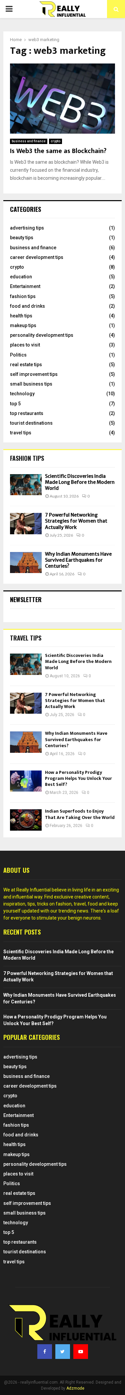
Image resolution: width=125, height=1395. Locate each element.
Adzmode (75, 1388)
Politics (18, 355)
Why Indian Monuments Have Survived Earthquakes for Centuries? (78, 560)
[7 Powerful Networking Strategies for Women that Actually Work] (26, 523)
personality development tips (41, 335)
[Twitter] (62, 1351)
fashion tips (23, 296)
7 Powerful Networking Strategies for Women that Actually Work (76, 521)
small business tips (31, 384)
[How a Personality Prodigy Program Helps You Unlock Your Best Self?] (26, 781)
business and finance (29, 141)
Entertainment (25, 286)
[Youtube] (80, 1351)
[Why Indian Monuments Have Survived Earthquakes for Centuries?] (26, 562)
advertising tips (27, 228)
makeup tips (23, 325)
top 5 (15, 403)
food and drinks (27, 306)
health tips (21, 315)
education (21, 276)
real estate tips (26, 364)
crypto (55, 141)
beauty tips (21, 237)
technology (22, 393)
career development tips (36, 257)
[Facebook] (44, 1351)
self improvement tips (34, 374)
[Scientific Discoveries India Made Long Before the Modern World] (26, 484)
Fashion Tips (27, 458)
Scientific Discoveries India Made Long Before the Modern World (80, 482)
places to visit (25, 344)
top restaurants (26, 413)
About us (16, 870)
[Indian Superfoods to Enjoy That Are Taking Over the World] (26, 819)
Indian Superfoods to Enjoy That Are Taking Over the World (80, 814)
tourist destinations (31, 423)
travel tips (20, 432)
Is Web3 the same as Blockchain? (58, 151)
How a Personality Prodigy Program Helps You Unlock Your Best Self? (78, 778)
